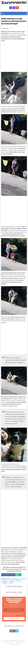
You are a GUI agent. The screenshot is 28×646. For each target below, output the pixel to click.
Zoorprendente (5, 640)
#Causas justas (15, 578)
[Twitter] (17, 630)
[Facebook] (11, 630)
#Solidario (5, 580)
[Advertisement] (14, 57)
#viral (11, 582)
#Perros (23, 578)
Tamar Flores (5, 28)
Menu (3, 13)
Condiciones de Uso (9, 642)
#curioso (18, 580)
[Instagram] (14, 630)
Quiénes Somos (19, 642)
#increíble (5, 582)
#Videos (11, 580)
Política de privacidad (14, 644)
